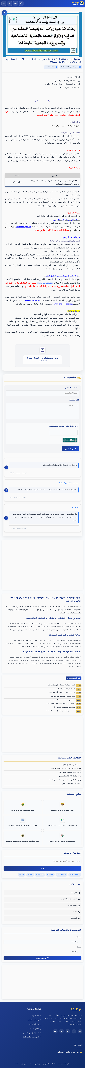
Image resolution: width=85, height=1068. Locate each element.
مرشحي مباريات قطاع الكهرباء (71, 765)
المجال (78, 937)
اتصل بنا (74, 918)
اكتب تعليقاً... (74, 400)
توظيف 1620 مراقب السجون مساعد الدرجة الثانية (65, 780)
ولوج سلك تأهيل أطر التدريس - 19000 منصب (66, 768)
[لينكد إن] (61, 1031)
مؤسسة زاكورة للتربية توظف (69, 689)
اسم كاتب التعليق (72, 388)
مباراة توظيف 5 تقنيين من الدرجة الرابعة (66, 696)
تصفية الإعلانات (41, 958)
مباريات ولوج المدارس (69, 899)
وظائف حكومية (33, 1020)
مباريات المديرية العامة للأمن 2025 (70, 772)
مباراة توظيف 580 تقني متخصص (70, 776)
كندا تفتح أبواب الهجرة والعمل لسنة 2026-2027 (63, 711)
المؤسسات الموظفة (31, 1037)
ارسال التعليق (69, 449)
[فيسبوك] (74, 1031)
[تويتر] (68, 1031)
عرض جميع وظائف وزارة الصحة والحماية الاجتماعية (42, 359)
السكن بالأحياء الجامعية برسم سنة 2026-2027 (63, 704)
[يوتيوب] (55, 1031)
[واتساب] (80, 1031)
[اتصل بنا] (15, 3)
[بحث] (21, 3)
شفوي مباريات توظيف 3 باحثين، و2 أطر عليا (64, 685)
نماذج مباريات (73, 893)
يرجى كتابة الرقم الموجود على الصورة (63, 426)
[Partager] (4, 13)
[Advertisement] (42, 564)
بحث (42, 868)
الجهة (79, 947)
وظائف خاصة (34, 1024)
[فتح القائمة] (3, 3)
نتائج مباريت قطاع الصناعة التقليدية (67, 700)
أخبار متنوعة (72, 905)
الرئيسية (35, 1016)
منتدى (74, 912)
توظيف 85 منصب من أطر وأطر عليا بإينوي (65, 693)
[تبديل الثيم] (9, 3)
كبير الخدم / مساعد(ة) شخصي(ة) (67, 707)
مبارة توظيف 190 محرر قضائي (71, 784)
